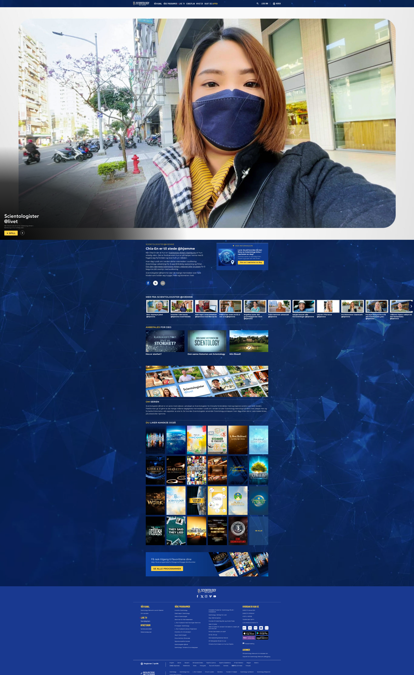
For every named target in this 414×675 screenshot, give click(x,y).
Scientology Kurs (184, 672)
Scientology (173, 672)
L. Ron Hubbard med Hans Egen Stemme (187, 622)
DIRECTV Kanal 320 (249, 610)
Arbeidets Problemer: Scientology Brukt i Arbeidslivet (221, 611)
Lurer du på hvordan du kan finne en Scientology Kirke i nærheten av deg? (250, 252)
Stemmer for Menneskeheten (184, 619)
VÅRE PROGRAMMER (170, 4)
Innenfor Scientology (181, 610)
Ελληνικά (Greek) (198, 662)
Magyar (249, 662)
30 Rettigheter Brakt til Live (217, 641)
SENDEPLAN (190, 4)
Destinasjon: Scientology (182, 613)
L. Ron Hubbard (197, 672)
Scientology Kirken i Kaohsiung (182, 253)
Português (203, 665)
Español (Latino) (211, 662)
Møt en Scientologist (181, 616)
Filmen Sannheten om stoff (217, 631)
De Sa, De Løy (213, 634)
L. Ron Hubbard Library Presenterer (186, 629)
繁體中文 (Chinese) (237, 665)
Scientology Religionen (263, 672)
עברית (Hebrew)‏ (238, 662)
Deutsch (187, 662)
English (172, 662)
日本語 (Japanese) (175, 665)
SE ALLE (258, 531)
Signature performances (182, 641)
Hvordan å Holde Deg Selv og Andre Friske (221, 621)
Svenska (225, 665)
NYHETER (199, 4)
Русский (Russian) (214, 665)
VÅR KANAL (158, 4)
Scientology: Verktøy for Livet (218, 615)
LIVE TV (182, 4)
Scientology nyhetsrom (247, 672)
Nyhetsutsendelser (146, 629)
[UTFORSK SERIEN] (155, 440)
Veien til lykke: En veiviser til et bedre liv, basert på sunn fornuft (224, 627)
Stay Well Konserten (215, 618)
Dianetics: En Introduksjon (183, 632)
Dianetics (220, 672)
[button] (2, 306)
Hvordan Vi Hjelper (231, 672)
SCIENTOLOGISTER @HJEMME (160, 244)
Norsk (194, 665)
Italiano (256, 662)
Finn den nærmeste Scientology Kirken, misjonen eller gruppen (173, 267)
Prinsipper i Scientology (182, 626)
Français (248, 665)
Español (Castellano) (225, 662)
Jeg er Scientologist (181, 635)
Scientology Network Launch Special (152, 610)
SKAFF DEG (211, 4)
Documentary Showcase (182, 638)
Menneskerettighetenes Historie (218, 638)
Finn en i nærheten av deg (251, 262)
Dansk (179, 662)
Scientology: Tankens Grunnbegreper (186, 647)
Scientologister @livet (181, 644)
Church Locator (209, 672)
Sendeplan (145, 621)
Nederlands (186, 665)
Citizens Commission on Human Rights (221, 644)
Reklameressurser (146, 632)
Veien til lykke (213, 624)
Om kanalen (145, 613)
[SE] (258, 440)
